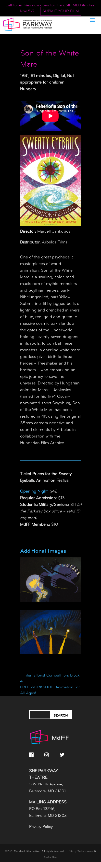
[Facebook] (31, 755)
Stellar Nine (50, 857)
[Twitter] (62, 755)
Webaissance (85, 851)
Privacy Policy (41, 827)
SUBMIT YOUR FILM (60, 11)
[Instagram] (46, 755)
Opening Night (34, 491)
